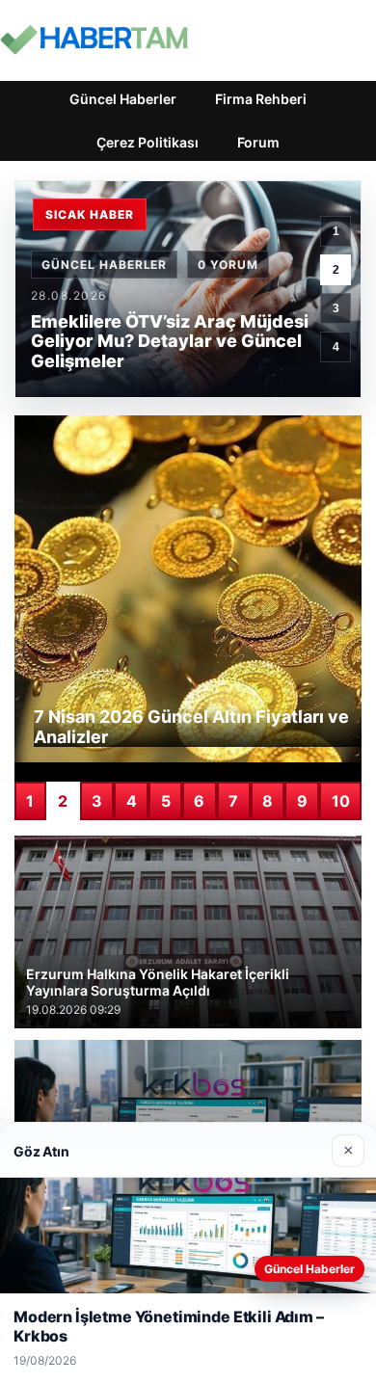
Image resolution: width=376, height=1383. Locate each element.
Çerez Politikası (147, 142)
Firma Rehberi (261, 99)
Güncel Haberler (122, 99)
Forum (258, 142)
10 (341, 801)
